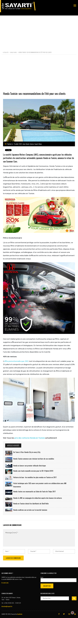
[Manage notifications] (72, 612)
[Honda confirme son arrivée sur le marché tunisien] (8, 510)
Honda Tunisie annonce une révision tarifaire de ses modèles (33, 458)
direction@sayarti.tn (7, 606)
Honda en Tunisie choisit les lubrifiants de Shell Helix (31, 503)
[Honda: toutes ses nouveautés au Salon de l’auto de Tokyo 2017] (8, 492)
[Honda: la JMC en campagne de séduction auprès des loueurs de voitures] (8, 498)
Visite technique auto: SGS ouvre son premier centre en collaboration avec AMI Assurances (39, 485)
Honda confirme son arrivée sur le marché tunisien (30, 510)
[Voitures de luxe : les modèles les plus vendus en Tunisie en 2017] (8, 478)
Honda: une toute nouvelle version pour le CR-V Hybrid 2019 (33, 471)
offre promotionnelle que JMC (16, 361)
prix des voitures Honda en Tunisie (29, 438)
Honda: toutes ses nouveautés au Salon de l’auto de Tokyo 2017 (34, 491)
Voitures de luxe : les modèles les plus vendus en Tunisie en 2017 (35, 477)
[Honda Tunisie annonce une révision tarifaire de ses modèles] (8, 459)
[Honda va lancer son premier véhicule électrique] (8, 466)
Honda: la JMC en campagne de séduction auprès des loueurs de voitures (37, 498)
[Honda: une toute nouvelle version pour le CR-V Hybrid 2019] (8, 471)
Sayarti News (38, 144)
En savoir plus (5, 583)
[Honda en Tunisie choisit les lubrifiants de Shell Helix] (8, 504)
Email (42, 577)
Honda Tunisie (30, 144)
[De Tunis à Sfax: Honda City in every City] (8, 453)
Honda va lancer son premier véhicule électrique (29, 465)
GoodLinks (19, 614)
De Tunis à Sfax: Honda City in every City (26, 452)
